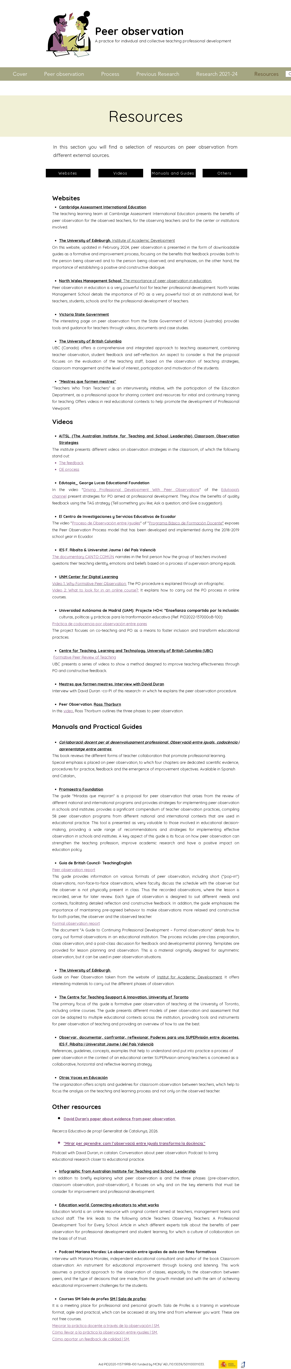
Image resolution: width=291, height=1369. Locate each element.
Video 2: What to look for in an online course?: (95, 590)
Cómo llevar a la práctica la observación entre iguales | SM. (105, 1332)
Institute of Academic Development (117, 240)
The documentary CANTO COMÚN (83, 556)
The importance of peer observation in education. (135, 280)
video (68, 710)
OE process (69, 469)
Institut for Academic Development (189, 977)
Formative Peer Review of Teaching (84, 657)
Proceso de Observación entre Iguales (106, 523)
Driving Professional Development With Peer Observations (141, 489)
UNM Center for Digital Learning (88, 576)
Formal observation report (76, 923)
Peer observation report (73, 869)
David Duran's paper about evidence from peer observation (120, 1118)
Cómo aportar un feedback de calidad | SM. (91, 1339)
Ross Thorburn (107, 704)
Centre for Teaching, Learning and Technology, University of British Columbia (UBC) (136, 650)
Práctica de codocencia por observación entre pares (99, 623)
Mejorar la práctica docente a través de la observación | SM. (106, 1325)
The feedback (71, 462)
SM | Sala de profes (128, 1298)
